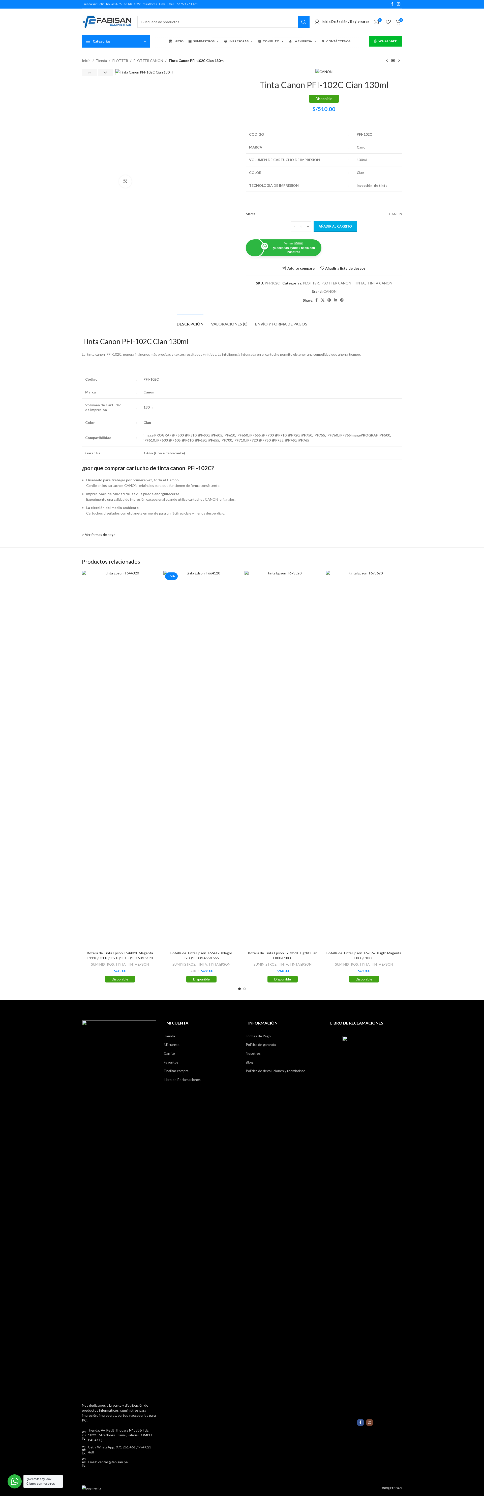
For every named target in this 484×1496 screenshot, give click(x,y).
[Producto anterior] (387, 61)
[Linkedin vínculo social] (335, 300)
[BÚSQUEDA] (304, 22)
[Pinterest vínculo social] (329, 300)
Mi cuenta (171, 1044)
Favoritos (171, 1062)
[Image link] (119, 1209)
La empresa (302, 41)
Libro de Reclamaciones (182, 1079)
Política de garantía (261, 1044)
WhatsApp (387, 41)
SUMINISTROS (204, 41)
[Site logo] (107, 21)
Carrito (169, 1053)
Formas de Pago (258, 1036)
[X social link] (322, 300)
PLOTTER (120, 60)
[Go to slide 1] (239, 989)
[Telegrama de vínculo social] (342, 300)
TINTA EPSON (138, 964)
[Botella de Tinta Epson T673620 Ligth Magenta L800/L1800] (364, 759)
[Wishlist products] (388, 22)
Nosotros (253, 1053)
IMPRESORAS (239, 41)
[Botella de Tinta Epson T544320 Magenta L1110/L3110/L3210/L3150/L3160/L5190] (120, 759)
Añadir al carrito (335, 226)
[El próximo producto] (399, 61)
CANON (330, 291)
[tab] (190, 321)
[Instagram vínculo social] (398, 4)
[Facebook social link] (392, 4)
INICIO (178, 41)
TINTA (359, 283)
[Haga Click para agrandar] (125, 181)
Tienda (101, 60)
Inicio (86, 60)
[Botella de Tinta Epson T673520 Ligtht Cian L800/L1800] (283, 759)
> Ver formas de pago (98, 534)
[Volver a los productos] (393, 61)
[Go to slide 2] (244, 989)
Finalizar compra (176, 1071)
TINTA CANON (379, 283)
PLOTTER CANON (148, 60)
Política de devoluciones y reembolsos (276, 1071)
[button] (89, 72)
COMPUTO (271, 41)
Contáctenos (338, 41)
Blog (249, 1062)
